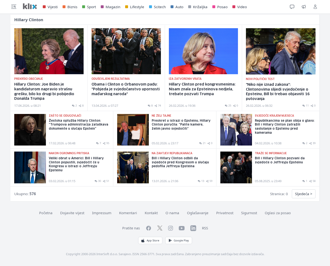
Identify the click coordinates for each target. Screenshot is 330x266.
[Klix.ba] (30, 6)
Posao (222, 6)
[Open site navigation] (13, 6)
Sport (91, 6)
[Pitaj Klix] (292, 6)
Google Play (181, 240)
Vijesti (53, 6)
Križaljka (200, 6)
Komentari (128, 212)
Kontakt (151, 212)
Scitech (160, 6)
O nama (172, 212)
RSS (205, 228)
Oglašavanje (197, 212)
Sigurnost (249, 212)
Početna (45, 213)
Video (242, 6)
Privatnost (224, 212)
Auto (179, 6)
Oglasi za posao (278, 213)
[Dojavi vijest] (303, 6)
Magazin (113, 6)
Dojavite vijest (72, 212)
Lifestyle (137, 6)
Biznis (72, 6)
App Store (153, 240)
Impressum (101, 212)
